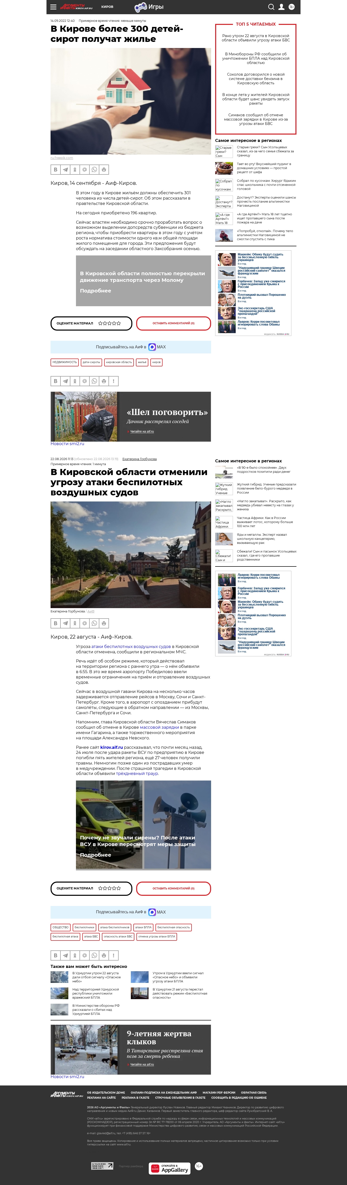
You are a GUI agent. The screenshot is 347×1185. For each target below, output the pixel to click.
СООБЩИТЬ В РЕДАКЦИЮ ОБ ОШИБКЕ (239, 1097)
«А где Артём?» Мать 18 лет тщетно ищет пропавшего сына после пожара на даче (264, 218)
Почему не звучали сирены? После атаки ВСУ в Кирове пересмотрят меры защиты (138, 841)
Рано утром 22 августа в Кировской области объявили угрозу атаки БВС (256, 38)
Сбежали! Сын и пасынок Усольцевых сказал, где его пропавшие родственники (266, 555)
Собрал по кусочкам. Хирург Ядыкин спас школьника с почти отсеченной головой (266, 185)
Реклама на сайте (101, 1097)
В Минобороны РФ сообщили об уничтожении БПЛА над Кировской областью (256, 58)
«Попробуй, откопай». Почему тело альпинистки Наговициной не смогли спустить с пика (265, 235)
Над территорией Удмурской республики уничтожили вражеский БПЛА (95, 993)
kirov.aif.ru (111, 747)
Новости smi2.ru (67, 443)
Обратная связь (253, 1092)
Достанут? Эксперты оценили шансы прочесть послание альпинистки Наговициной (266, 201)
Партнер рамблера (131, 1166)
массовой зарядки (159, 727)
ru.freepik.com (62, 158)
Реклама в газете (135, 1097)
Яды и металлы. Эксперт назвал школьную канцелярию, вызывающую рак (262, 539)
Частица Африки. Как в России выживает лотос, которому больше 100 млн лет (265, 522)
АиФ (90, 611)
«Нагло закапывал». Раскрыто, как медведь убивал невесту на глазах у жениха (265, 505)
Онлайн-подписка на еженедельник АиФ (164, 1092)
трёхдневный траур (137, 773)
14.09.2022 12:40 (63, 21)
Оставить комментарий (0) (174, 323)
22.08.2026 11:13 (62, 459)
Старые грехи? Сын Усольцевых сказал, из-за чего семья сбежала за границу (265, 151)
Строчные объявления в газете (180, 1097)
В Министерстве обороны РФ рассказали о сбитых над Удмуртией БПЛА (96, 1010)
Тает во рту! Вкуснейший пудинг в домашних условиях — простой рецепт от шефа (264, 168)
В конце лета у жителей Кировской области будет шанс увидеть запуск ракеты (256, 99)
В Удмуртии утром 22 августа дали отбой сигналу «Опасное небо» (96, 977)
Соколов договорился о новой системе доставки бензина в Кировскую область (256, 78)
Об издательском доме (106, 1092)
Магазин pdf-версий (219, 1092)
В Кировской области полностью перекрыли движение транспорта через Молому (142, 276)
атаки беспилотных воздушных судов (131, 646)
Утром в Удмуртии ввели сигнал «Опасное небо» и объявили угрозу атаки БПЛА (178, 977)
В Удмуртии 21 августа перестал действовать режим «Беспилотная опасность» (180, 993)
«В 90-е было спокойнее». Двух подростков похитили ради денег (264, 470)
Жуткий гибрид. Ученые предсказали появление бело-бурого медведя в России (266, 488)
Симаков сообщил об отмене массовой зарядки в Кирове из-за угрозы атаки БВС (256, 119)
